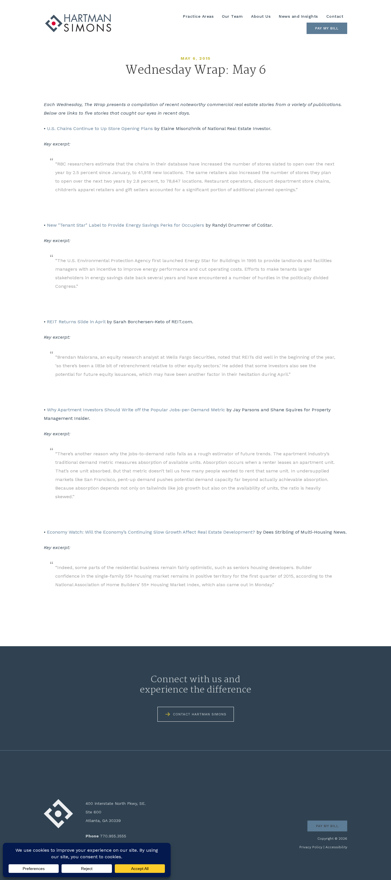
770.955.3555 (113, 836)
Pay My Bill (327, 28)
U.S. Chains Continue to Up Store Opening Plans (100, 128)
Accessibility (336, 847)
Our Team (232, 16)
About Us (260, 16)
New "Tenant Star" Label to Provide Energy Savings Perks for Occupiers (125, 225)
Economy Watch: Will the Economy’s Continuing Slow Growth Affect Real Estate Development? (151, 532)
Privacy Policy (310, 847)
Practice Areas (198, 16)
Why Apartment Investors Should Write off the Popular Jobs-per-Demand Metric (136, 409)
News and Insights (298, 16)
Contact (334, 16)
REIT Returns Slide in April (76, 321)
